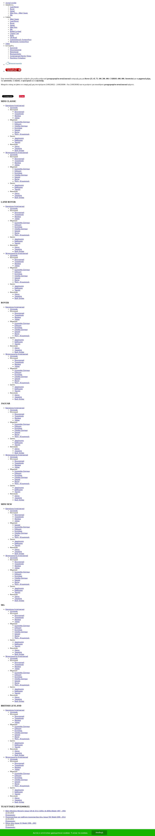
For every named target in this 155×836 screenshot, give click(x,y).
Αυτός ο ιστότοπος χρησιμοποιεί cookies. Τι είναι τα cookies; (60, 833)
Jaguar (12, 11)
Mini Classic (14, 19)
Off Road (13, 37)
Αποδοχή (99, 832)
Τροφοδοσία (19, 114)
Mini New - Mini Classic (19, 13)
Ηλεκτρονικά (19, 112)
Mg (11, 15)
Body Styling (19, 150)
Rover (12, 9)
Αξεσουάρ (14, 108)
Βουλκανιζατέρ (15, 54)
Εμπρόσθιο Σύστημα (22, 122)
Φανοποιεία (14, 52)
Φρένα (17, 132)
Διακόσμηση (19, 138)
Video (7, 44)
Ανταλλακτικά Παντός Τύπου (20, 56)
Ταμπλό (17, 142)
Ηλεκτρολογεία (15, 50)
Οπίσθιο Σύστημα (21, 126)
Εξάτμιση (18, 124)
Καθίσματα (19, 140)
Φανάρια (18, 116)
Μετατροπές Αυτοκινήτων (19, 42)
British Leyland (15, 31)
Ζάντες (17, 146)
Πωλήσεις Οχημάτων (18, 58)
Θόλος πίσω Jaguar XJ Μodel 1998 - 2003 (20, 823)
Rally (12, 35)
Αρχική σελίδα (10, 3)
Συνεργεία (13, 48)
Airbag (17, 118)
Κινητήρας (18, 128)
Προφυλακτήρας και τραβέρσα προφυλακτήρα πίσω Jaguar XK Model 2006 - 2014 (35, 817)
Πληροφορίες (10, 815)
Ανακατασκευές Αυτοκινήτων (20, 40)
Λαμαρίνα (18, 148)
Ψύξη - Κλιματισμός (22, 134)
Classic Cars (14, 33)
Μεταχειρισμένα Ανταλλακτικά (16, 153)
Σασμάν (17, 130)
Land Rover (14, 7)
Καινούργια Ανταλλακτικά (14, 106)
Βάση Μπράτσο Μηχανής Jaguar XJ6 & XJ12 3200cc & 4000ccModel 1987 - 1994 (35, 811)
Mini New (13, 27)
